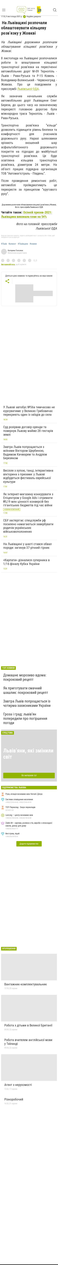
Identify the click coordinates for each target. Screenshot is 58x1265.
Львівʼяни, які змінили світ (28, 753)
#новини (33, 244)
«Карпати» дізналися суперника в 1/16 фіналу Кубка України (26, 562)
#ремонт (12, 244)
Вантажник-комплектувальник (25, 984)
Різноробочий (13, 1099)
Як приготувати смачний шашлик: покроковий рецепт (25, 690)
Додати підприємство (29, 843)
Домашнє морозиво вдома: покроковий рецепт (24, 677)
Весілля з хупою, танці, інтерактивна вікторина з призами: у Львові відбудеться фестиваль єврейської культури (28, 476)
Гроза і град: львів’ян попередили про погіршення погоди (25, 718)
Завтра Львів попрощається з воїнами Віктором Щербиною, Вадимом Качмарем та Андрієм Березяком (25, 452)
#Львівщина (23, 244)
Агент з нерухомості (18, 1085)
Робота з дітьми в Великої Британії (28, 1025)
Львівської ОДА (28, 89)
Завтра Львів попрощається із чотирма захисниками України (27, 703)
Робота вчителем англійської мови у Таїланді (28, 1042)
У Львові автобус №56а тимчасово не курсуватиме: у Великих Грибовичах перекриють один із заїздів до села (29, 410)
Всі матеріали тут (29, 775)
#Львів (4, 244)
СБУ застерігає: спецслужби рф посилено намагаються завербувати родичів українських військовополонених (28, 525)
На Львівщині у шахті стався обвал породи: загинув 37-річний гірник (27, 546)
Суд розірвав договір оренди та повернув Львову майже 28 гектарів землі (28, 430)
